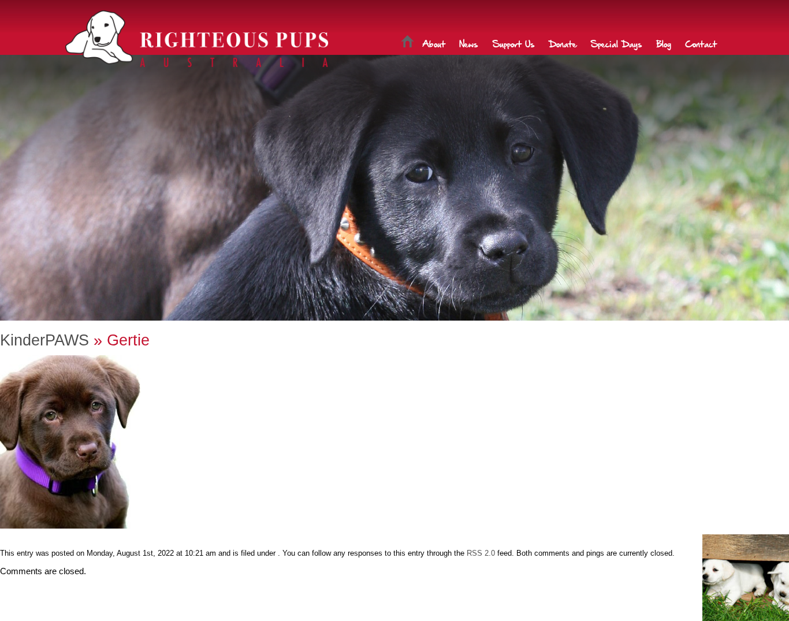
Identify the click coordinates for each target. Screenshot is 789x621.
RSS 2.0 (481, 553)
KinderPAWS (44, 340)
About (433, 43)
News (468, 43)
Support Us (513, 43)
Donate (562, 43)
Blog (663, 43)
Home (407, 43)
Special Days (616, 43)
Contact (701, 43)
